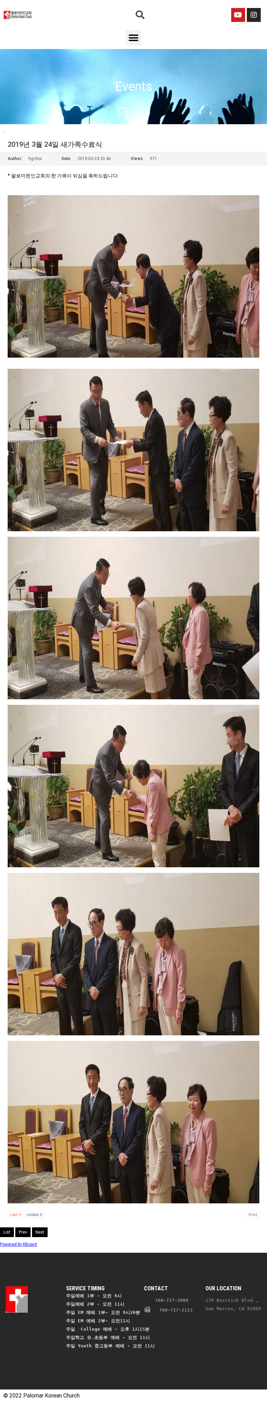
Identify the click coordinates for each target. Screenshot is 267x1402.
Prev (23, 1232)
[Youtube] (238, 15)
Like (15, 1214)
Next (39, 1232)
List (6, 1232)
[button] (133, 38)
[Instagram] (254, 15)
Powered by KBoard (18, 1244)
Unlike (34, 1214)
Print (253, 1214)
